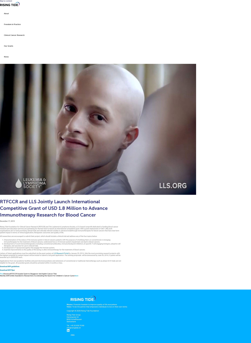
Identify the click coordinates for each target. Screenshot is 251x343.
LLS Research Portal (61, 253)
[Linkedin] (68, 331)
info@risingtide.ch (74, 328)
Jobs (73, 335)
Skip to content (6, 1)
